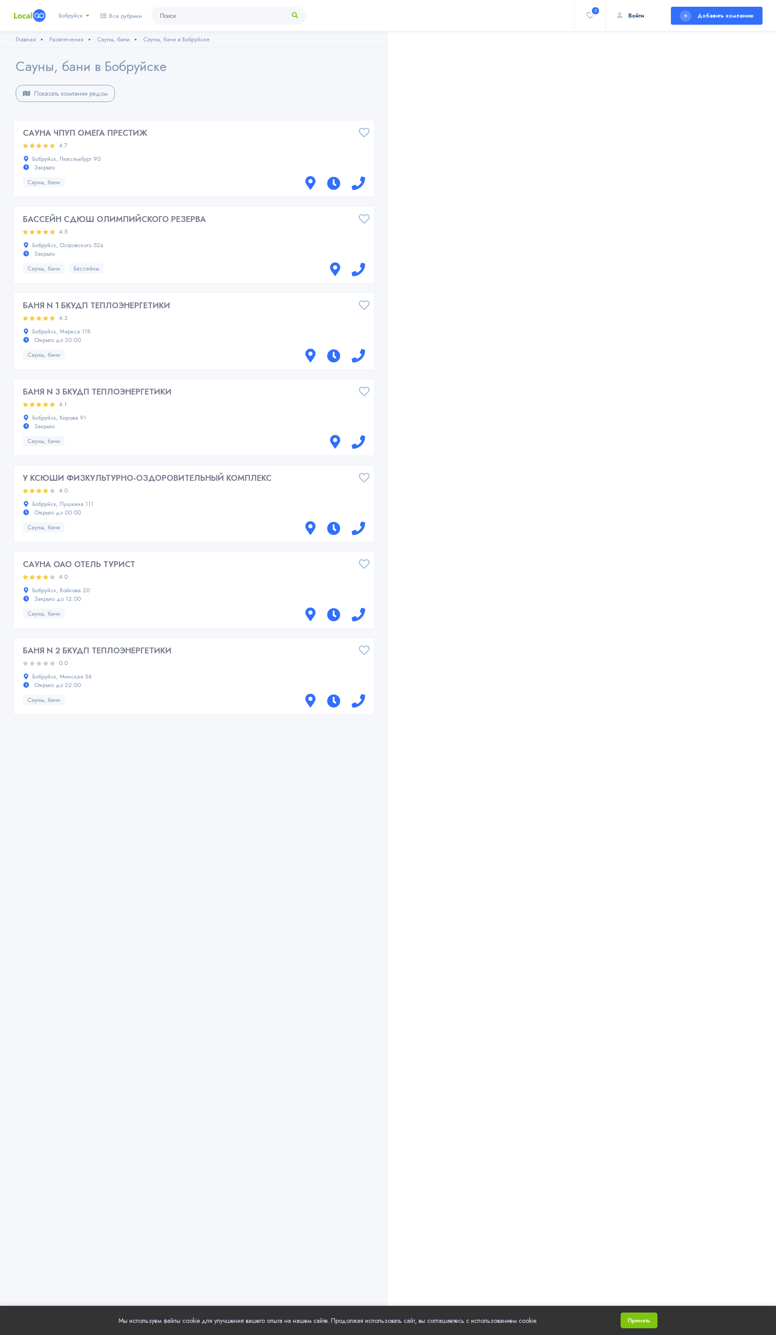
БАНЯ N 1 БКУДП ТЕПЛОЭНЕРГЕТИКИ (96, 305)
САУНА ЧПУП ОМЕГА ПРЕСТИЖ (85, 133)
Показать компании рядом (70, 93)
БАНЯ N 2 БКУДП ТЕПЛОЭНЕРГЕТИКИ (97, 650)
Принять (639, 1320)
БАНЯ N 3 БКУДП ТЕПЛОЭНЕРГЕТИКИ (97, 392)
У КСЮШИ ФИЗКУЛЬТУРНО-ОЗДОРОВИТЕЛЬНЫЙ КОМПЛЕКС (147, 478)
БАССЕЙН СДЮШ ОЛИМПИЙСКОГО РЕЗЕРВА (114, 219)
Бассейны (86, 268)
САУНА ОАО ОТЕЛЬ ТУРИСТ (79, 564)
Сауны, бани (43, 182)
